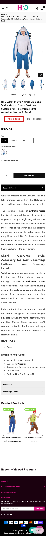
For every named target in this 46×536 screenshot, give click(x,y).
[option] (23, 52)
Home (3, 14)
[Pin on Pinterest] (26, 94)
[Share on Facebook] (19, 94)
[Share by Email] (34, 94)
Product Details (10, 187)
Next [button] (43, 52)
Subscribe (39, 508)
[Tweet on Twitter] (23, 94)
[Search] (7, 8)
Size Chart (7, 384)
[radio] (4, 140)
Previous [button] (3, 52)
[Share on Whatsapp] (30, 94)
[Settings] (37, 8)
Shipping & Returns (11, 391)
